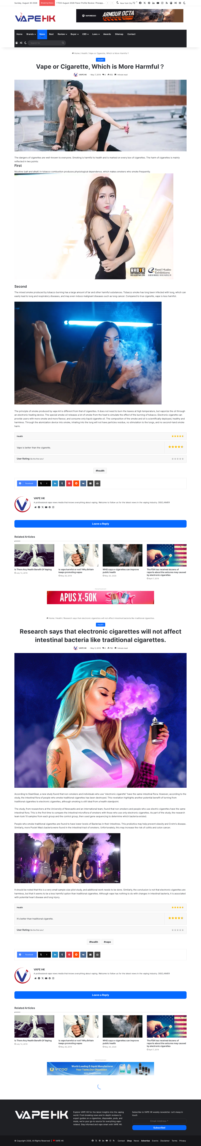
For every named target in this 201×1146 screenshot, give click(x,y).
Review (61, 34)
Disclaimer (165, 1141)
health (100, 470)
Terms (174, 1141)
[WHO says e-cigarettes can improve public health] (122, 555)
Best (51, 34)
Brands (30, 34)
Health (84, 53)
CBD (84, 34)
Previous (80, 16)
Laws (95, 34)
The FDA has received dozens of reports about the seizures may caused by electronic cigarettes (166, 572)
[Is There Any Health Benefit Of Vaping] (34, 555)
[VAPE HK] (35, 18)
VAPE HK (83, 75)
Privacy (182, 1141)
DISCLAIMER (164, 502)
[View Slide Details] (100, 597)
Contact (131, 34)
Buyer (74, 34)
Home (19, 34)
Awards (107, 34)
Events (155, 1141)
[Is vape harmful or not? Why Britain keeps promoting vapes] (78, 555)
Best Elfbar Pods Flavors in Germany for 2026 (77, 3)
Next (179, 16)
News (42, 34)
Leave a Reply (100, 523)
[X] (42, 507)
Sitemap (119, 34)
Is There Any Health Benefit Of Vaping (33, 569)
